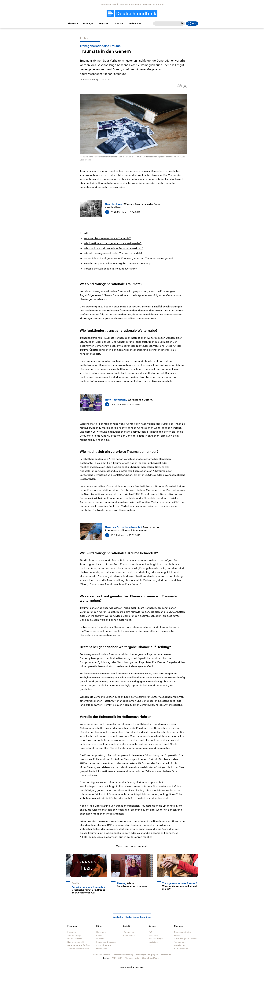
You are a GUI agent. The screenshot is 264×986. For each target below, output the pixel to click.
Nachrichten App (104, 945)
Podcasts (119, 23)
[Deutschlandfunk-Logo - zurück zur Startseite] (132, 13)
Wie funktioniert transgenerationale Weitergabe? (112, 243)
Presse (177, 935)
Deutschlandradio (108, 4)
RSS (150, 945)
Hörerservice (128, 932)
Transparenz (179, 942)
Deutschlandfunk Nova (153, 4)
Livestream (101, 932)
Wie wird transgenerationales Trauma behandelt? (113, 253)
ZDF (120, 958)
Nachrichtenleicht (75, 942)
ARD (114, 958)
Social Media (129, 935)
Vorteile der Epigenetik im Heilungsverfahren (110, 268)
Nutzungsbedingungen (147, 954)
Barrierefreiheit (181, 948)
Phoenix (129, 958)
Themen (72, 23)
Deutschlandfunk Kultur (130, 4)
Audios (99, 935)
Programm (104, 23)
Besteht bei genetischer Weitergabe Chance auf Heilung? (117, 263)
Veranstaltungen (156, 938)
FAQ (150, 932)
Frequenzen (101, 948)
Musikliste (153, 942)
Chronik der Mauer (150, 958)
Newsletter (153, 935)
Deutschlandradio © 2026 (132, 967)
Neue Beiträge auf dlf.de (78, 945)
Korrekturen (179, 945)
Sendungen (87, 23)
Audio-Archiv (135, 23)
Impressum (166, 954)
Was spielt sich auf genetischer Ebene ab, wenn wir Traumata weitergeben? (128, 258)
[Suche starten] (182, 23)
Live (194, 23)
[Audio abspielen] (107, 212)
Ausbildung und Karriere (185, 938)
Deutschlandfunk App (106, 942)
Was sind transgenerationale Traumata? (107, 238)
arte (137, 958)
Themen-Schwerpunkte (78, 948)
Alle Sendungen (74, 935)
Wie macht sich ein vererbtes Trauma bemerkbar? (113, 248)
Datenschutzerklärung (123, 954)
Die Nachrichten (74, 938)
